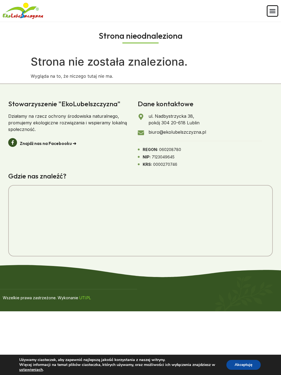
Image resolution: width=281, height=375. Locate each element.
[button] (272, 11)
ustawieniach (31, 369)
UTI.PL (85, 297)
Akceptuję (243, 364)
